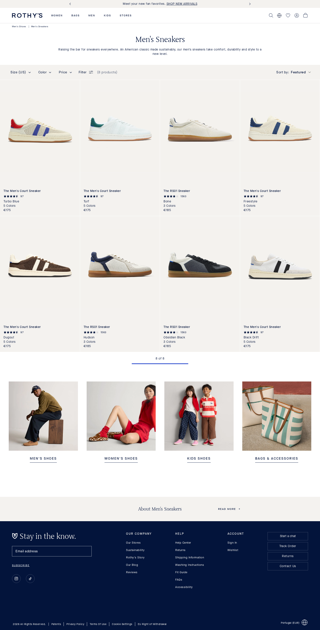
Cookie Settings (122, 624)
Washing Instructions (189, 565)
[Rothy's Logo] (27, 15)
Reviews (132, 572)
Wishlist (232, 550)
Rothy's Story (135, 557)
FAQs (178, 579)
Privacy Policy (75, 624)
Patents (56, 624)
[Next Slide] (249, 4)
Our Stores (133, 542)
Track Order (287, 546)
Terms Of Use (98, 624)
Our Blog (132, 565)
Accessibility (184, 587)
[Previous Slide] (71, 4)
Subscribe (21, 565)
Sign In (232, 542)
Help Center (183, 542)
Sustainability (135, 550)
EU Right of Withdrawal (152, 624)
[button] (57, 15)
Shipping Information (189, 557)
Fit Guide (181, 572)
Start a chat (288, 536)
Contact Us (288, 566)
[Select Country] (279, 15)
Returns (180, 550)
